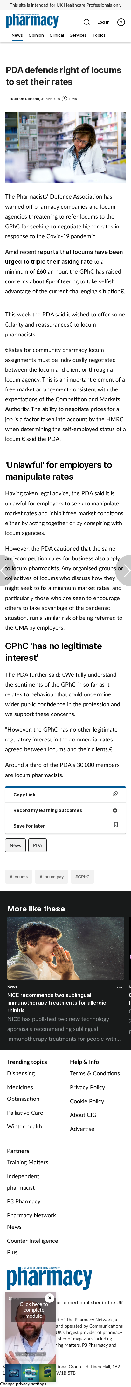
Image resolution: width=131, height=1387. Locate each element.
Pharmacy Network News (31, 1221)
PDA (37, 845)
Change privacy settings (23, 1383)
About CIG (83, 1114)
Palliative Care (25, 1112)
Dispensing (21, 1073)
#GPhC (82, 876)
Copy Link (24, 794)
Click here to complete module (34, 1310)
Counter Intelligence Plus (32, 1246)
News (15, 845)
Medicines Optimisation (23, 1093)
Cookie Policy (87, 1101)
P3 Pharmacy (23, 1201)
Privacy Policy (87, 1087)
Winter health (24, 1126)
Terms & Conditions (95, 1073)
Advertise (82, 1128)
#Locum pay (52, 876)
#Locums (19, 876)
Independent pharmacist (23, 1182)
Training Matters (27, 1162)
